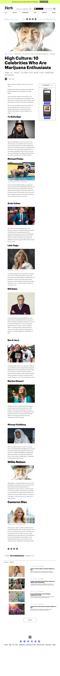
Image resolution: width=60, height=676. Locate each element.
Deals (35, 12)
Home (6, 53)
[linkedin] (36, 19)
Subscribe (39, 8)
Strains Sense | (34, 566)
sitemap (54, 644)
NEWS (6, 12)
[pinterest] (33, 19)
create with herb (40, 644)
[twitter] (30, 19)
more (30, 620)
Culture (11, 53)
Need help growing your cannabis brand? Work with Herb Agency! (25, 1)
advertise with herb (48, 8)
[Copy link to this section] (33, 116)
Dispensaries (25, 12)
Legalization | (33, 591)
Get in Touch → (44, 1)
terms (10, 644)
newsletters (48, 644)
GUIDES (53, 12)
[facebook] (27, 19)
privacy (6, 644)
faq (13, 644)
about (16, 644)
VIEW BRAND (47, 103)
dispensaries (22, 644)
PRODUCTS (44, 12)
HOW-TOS (15, 12)
